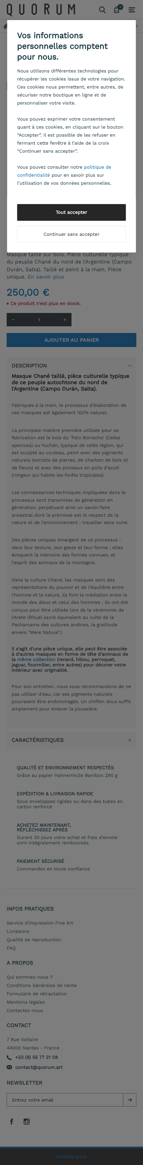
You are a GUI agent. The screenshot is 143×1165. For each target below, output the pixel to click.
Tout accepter (71, 212)
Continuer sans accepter (71, 234)
